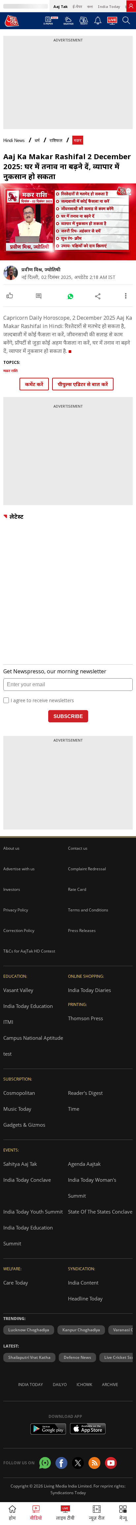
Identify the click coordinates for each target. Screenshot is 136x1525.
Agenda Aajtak (84, 1163)
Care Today (15, 1282)
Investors (11, 889)
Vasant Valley (18, 990)
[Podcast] (83, 21)
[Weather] (68, 23)
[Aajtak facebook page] (61, 1463)
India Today (109, 6)
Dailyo (60, 1384)
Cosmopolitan (19, 1093)
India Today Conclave (27, 1179)
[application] (68, 221)
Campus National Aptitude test (33, 1045)
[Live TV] (112, 23)
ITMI (8, 1022)
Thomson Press (85, 1018)
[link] (131, 6)
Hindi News (14, 140)
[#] (70, 296)
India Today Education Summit (28, 1235)
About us (11, 848)
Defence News (77, 1357)
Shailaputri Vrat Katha (29, 1357)
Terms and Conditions (88, 910)
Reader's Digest (85, 1093)
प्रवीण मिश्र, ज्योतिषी (40, 269)
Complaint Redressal (87, 869)
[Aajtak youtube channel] (111, 1463)
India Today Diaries (89, 990)
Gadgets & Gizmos (24, 1124)
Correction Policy (18, 930)
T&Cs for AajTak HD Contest (29, 951)
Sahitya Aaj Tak (20, 1163)
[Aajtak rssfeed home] (94, 1463)
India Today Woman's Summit (92, 1187)
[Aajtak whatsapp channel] (45, 1463)
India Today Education (28, 1006)
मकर (78, 140)
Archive (110, 1384)
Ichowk (84, 1384)
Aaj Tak (60, 6)
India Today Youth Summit (33, 1211)
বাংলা (90, 6)
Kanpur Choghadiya (81, 1330)
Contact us (77, 848)
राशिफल (56, 140)
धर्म (37, 140)
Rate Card (77, 889)
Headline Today (85, 1298)
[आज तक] (11, 20)
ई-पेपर (77, 6)
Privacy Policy (15, 910)
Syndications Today (68, 1492)
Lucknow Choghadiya (28, 1330)
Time (73, 1108)
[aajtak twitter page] (78, 1463)
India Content (83, 1282)
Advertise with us (19, 869)
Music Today (17, 1108)
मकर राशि (10, 370)
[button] (123, 1513)
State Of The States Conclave (100, 1211)
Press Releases (82, 930)
